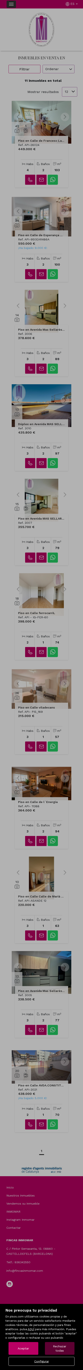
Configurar (41, 1361)
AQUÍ (31, 1329)
